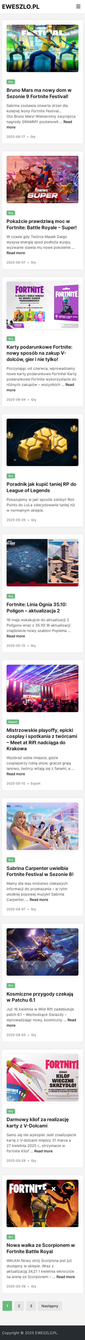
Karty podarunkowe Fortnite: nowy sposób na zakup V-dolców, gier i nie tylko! (39, 353)
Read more (16, 253)
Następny (49, 1306)
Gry (10, 82)
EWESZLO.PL (21, 6)
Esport (12, 722)
